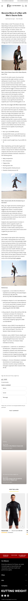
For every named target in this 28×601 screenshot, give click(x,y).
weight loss (16, 375)
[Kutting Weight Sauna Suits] (14, 6)
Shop (3, 575)
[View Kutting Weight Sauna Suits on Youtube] (8, 596)
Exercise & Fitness (10, 375)
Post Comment (14, 410)
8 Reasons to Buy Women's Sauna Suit (13, 446)
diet (4, 375)
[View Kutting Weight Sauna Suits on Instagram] (2, 596)
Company (4, 585)
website (18, 258)
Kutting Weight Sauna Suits (11, 599)
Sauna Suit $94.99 (17, 530)
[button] (23, 6)
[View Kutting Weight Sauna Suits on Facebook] (5, 596)
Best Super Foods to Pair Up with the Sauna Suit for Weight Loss (12, 479)
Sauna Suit (4, 530)
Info (2, 580)
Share (5, 379)
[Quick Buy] (22, 526)
